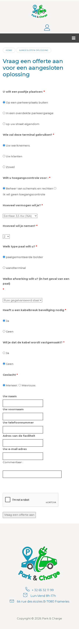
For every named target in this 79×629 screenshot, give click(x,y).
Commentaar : (13, 462)
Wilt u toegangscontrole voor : (25, 178)
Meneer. (12, 385)
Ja (7, 321)
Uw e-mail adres (15, 449)
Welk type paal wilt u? (19, 246)
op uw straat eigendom (22, 124)
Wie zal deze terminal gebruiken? (27, 134)
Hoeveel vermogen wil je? (22, 205)
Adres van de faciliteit (19, 435)
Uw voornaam (13, 409)
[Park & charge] (39, 11)
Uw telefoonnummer (18, 422)
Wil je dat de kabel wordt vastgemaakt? (32, 342)
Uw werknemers (18, 145)
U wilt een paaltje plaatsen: (23, 91)
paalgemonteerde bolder (24, 257)
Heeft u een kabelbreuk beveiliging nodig (33, 310)
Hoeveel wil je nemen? (19, 226)
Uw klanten (14, 156)
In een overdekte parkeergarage (29, 113)
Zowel (10, 167)
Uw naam (10, 396)
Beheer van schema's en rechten (29, 188)
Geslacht (9, 374)
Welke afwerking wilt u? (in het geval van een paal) (36, 281)
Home (9, 50)
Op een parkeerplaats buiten (27, 102)
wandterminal (16, 268)
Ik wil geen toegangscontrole (24, 194)
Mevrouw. (29, 385)
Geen (9, 331)
